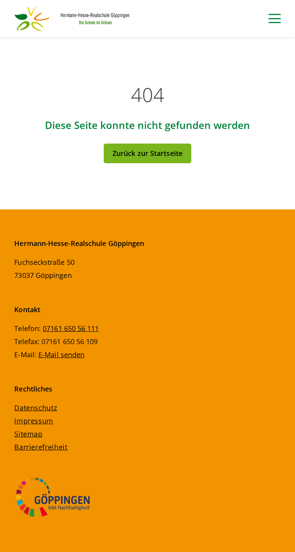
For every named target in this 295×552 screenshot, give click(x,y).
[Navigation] (274, 18)
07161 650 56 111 (71, 328)
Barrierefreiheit (40, 447)
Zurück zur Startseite (147, 153)
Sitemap (28, 433)
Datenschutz (35, 407)
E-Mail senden (61, 354)
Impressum (33, 420)
